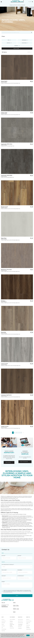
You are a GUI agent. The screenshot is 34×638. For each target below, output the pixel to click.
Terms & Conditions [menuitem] (28, 627)
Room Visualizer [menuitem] (12, 619)
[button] (29, 2)
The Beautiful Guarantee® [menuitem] (20, 625)
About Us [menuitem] (27, 619)
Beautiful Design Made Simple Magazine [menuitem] (12, 625)
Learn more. (22, 636)
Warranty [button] (16, 45)
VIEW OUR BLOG (8, 462)
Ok (27, 635)
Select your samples (24, 461)
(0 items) (32, 1)
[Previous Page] (11, 433)
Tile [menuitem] (2, 627)
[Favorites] (31, 2)
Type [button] (8, 40)
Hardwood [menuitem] (3, 622)
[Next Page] (23, 433)
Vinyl (11, 14)
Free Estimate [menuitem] (4, 629)
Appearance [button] (24, 40)
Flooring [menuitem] (3, 619)
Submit (17, 595)
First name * (3, 555)
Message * (3, 581)
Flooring (8, 14)
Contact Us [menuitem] (28, 625)
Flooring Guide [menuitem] (20, 622)
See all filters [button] (16, 48)
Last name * (19, 555)
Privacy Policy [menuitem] (28, 629)
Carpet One (3, 14)
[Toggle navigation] (1, 1)
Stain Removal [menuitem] (20, 619)
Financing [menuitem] (3, 630)
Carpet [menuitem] (3, 624)
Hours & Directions (5, 606)
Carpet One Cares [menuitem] (28, 623)
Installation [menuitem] (20, 628)
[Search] (31, 32)
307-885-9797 (4, 605)
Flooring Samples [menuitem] (11, 621)
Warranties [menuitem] (20, 626)
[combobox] (16, 32)
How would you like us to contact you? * (8, 564)
